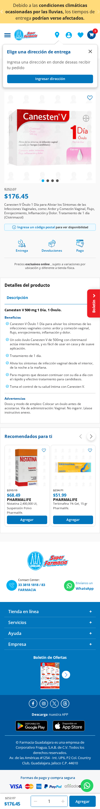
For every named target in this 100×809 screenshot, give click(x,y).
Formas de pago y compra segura (48, 777)
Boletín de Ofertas (50, 657)
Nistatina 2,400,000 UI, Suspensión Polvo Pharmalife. (22, 508)
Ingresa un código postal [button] (36, 227)
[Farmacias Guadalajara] (31, 35)
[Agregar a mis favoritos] (44, 450)
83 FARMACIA (31, 587)
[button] (57, 35)
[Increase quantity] (62, 801)
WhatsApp (85, 588)
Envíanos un (84, 583)
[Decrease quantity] (35, 801)
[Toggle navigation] (7, 34)
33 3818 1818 (28, 584)
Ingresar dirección (50, 78)
